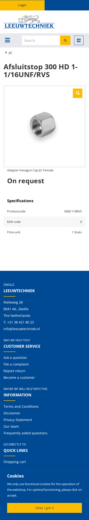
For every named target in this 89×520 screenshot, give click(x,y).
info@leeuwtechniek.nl (22, 329)
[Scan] (79, 40)
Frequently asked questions (25, 433)
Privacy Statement (18, 419)
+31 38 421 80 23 (20, 322)
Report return (14, 371)
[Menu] (7, 40)
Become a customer (19, 377)
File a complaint (16, 364)
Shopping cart (15, 461)
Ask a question (15, 357)
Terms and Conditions (21, 406)
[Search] (65, 40)
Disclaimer (12, 413)
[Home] (18, 21)
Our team (11, 426)
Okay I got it (44, 508)
